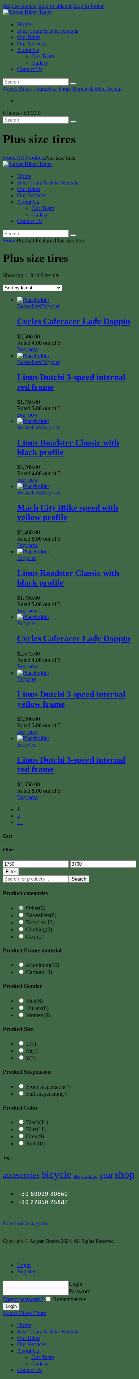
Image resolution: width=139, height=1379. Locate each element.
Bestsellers (29, 306)
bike (76, 1176)
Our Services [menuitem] (31, 1344)
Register (26, 1271)
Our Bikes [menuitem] (28, 1338)
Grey (35, 1136)
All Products (31, 158)
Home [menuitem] (24, 1325)
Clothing (39, 929)
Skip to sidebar (55, 6)
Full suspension (46, 1094)
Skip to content (20, 6)
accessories (21, 1175)
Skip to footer (88, 6)
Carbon (39, 972)
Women (38, 1015)
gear (106, 1175)
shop (125, 1174)
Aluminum (42, 965)
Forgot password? (23, 1299)
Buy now (27, 349)
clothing (89, 1176)
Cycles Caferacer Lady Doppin (73, 321)
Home (10, 158)
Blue (36, 1129)
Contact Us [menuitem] (29, 1370)
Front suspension (48, 1087)
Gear (34, 937)
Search (79, 879)
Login (24, 1265)
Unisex (37, 1008)
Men (34, 1001)
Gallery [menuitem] (39, 1364)
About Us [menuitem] (28, 1351)
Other (35, 908)
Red (35, 1143)
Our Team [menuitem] (42, 1357)
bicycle (56, 1174)
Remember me (69, 1299)
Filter (11, 871)
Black (37, 1122)
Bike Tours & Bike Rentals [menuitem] (47, 1332)
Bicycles (50, 306)
